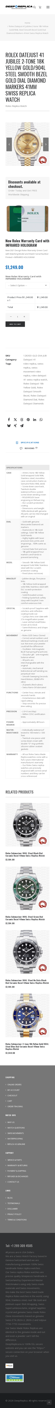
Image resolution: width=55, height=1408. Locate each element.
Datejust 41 (29, 359)
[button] (48, 7)
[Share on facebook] (9, 419)
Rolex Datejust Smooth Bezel (33, 391)
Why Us (10, 1122)
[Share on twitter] (15, 419)
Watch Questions (16, 1127)
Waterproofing (15, 1138)
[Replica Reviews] (15, 1378)
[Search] (33, 7)
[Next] (46, 151)
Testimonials (13, 1203)
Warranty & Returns (17, 1165)
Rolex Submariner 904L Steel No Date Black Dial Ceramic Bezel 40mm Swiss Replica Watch (27, 981)
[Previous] (9, 151)
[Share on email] (22, 426)
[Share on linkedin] (34, 419)
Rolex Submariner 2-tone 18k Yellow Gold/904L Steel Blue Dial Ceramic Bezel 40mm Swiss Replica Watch (27, 1046)
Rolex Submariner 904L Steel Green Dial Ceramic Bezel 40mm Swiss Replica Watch (25, 918)
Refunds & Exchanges (17, 1176)
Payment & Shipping (16, 1171)
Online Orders (14, 1084)
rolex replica (29, 363)
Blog (10, 1198)
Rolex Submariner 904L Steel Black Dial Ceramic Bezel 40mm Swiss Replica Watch (25, 854)
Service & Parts (14, 1160)
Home (27, 22)
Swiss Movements (15, 1133)
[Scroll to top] (49, 1401)
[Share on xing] (15, 426)
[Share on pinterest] (28, 419)
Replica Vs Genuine (16, 1144)
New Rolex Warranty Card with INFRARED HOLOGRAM (23, 277)
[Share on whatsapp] (41, 419)
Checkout (12, 1095)
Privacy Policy (14, 1214)
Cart (9, 1101)
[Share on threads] (22, 419)
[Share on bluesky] (9, 426)
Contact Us (13, 1182)
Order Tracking (15, 1106)
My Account (13, 1090)
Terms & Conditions (17, 1219)
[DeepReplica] (19, 7)
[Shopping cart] (38, 7)
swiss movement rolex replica (32, 371)
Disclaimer (12, 1209)
